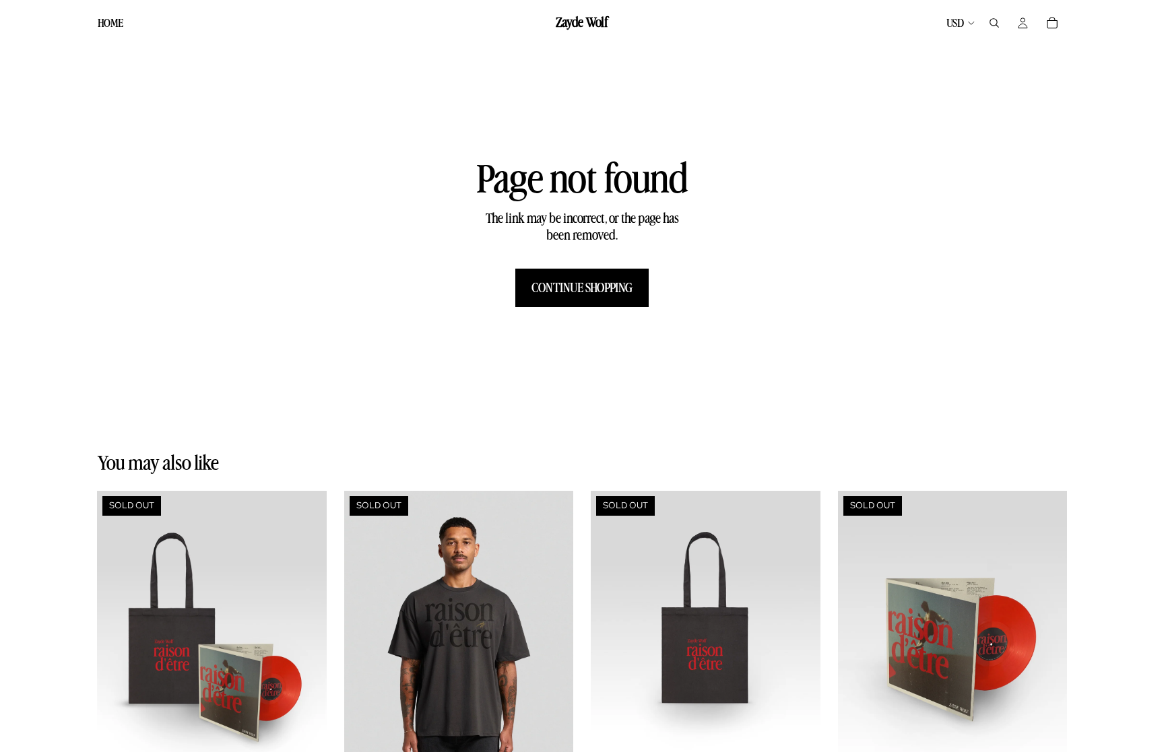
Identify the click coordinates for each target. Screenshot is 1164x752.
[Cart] (1052, 23)
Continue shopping (582, 287)
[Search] (994, 23)
